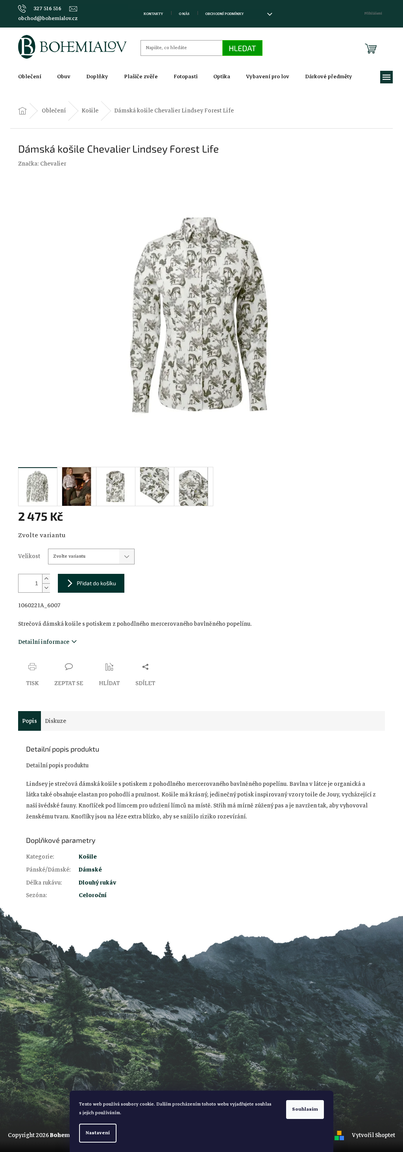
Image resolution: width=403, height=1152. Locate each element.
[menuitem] (29, 76)
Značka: (42, 163)
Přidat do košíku (96, 583)
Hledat (242, 48)
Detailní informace (43, 642)
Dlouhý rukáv (97, 882)
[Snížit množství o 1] (46, 587)
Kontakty (153, 14)
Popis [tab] (29, 721)
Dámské (90, 869)
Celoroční (93, 895)
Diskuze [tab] (55, 721)
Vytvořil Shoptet (373, 1135)
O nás (184, 14)
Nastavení (98, 1133)
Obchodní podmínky (224, 14)
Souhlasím (305, 1109)
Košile (88, 856)
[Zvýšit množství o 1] (46, 578)
